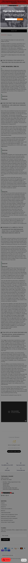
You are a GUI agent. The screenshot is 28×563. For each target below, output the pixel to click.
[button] (26, 8)
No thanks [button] (14, 25)
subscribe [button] (20, 19)
